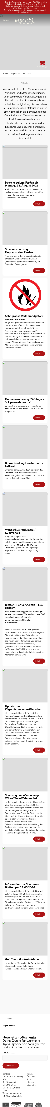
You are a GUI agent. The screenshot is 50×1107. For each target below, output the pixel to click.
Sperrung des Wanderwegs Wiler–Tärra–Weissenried (22, 797)
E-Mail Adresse (8, 1053)
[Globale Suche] (46, 20)
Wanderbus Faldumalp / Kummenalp (20, 531)
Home (5, 73)
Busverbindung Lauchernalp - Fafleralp (24, 464)
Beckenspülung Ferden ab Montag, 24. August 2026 (21, 184)
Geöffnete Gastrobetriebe (22, 959)
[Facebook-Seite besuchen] (41, 1025)
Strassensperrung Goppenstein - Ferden (19, 250)
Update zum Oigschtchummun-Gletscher (23, 708)
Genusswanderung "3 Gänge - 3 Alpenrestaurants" (24, 400)
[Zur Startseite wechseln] (25, 20)
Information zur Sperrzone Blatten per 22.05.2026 (22, 886)
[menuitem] (37, 1076)
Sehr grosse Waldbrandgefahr (24, 316)
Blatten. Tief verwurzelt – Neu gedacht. (24, 606)
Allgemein (15, 73)
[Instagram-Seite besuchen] (46, 1025)
